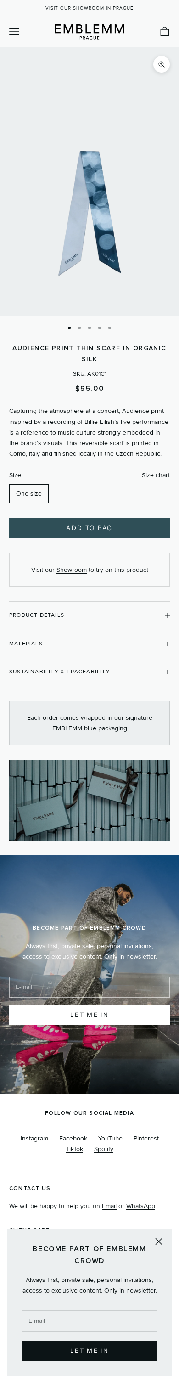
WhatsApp (140, 1206)
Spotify (103, 1149)
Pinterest (146, 1138)
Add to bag (89, 527)
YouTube (110, 1138)
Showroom (71, 570)
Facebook (73, 1138)
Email (109, 1206)
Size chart (156, 475)
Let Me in (89, 1350)
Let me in (89, 1014)
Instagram (34, 1138)
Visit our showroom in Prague (89, 8)
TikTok (74, 1149)
